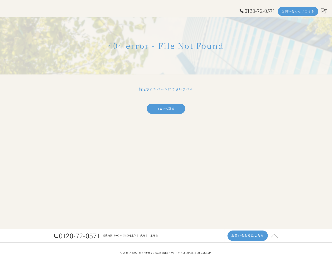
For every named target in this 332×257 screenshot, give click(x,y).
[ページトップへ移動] (274, 236)
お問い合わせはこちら (298, 11)
